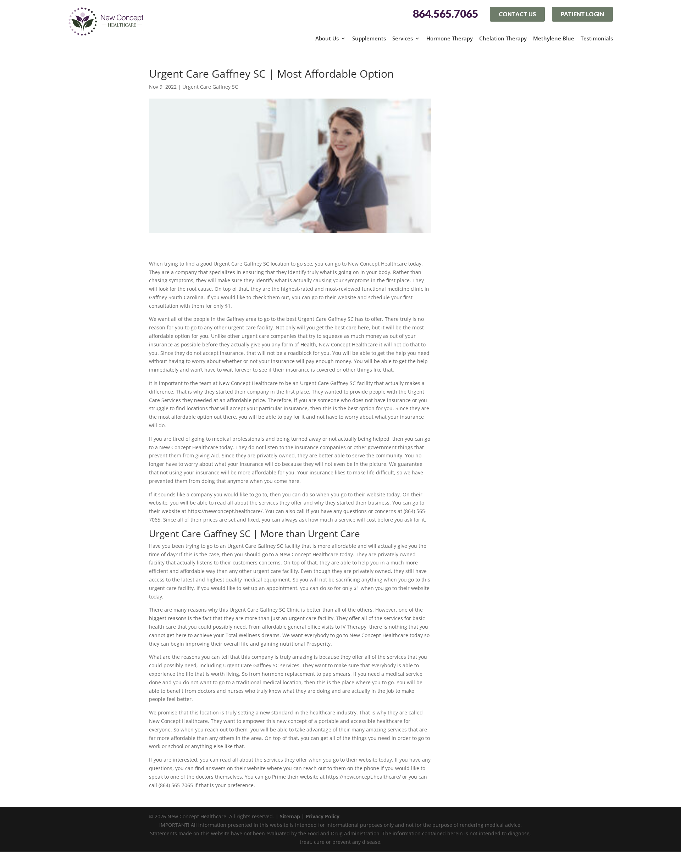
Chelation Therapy (503, 38)
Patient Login (582, 14)
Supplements (369, 38)
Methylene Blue (553, 38)
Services (402, 38)
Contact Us (517, 14)
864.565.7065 (445, 14)
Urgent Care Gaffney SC (210, 86)
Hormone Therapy (449, 38)
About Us (327, 38)
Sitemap (290, 816)
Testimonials (597, 38)
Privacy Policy (322, 816)
